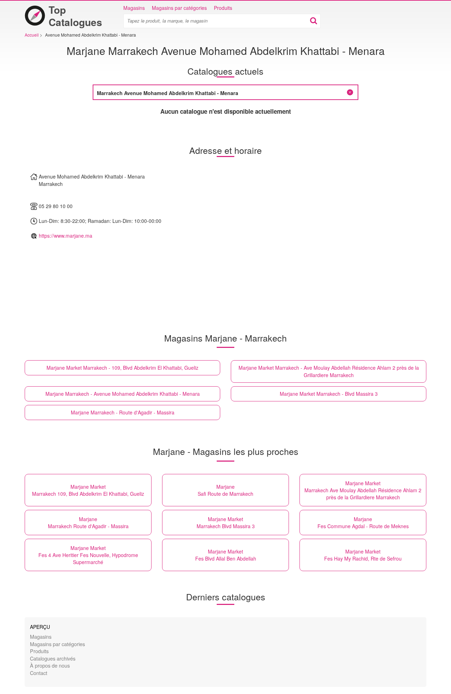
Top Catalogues (75, 16)
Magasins (134, 7)
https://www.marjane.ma (65, 235)
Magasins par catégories (179, 7)
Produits (223, 7)
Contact (38, 672)
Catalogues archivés (52, 658)
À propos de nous (50, 665)
